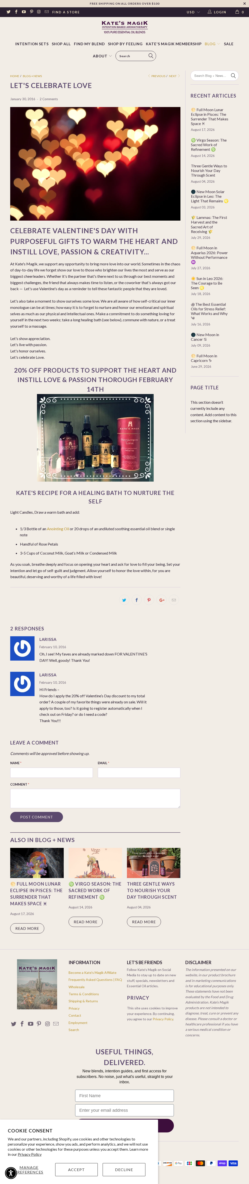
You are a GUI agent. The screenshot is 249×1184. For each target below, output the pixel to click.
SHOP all (61, 44)
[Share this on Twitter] (124, 600)
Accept (76, 1169)
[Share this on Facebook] (137, 600)
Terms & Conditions (84, 994)
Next (173, 76)
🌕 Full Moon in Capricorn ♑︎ (204, 358)
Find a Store (66, 12)
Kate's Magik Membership (174, 44)
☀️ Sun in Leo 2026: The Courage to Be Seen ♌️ (207, 283)
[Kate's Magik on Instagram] (39, 12)
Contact (75, 1015)
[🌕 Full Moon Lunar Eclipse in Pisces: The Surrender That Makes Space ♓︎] (37, 876)
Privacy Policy (30, 1154)
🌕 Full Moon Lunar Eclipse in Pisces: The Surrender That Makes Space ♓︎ (209, 116)
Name (15, 763)
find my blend (89, 44)
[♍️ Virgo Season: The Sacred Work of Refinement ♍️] (95, 876)
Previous (158, 76)
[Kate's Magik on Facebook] (16, 12)
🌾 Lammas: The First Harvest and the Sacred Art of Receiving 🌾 (209, 224)
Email (103, 763)
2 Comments (49, 99)
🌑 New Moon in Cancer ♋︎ (205, 336)
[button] (11, 1173)
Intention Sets (32, 44)
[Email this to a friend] (174, 600)
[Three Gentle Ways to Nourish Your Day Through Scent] (153, 876)
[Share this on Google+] (161, 600)
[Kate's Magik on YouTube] (23, 12)
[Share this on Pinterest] (149, 600)
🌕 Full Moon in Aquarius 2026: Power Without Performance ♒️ (209, 254)
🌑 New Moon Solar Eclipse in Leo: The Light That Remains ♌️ (210, 196)
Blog (211, 44)
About (100, 56)
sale (229, 44)
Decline (124, 1169)
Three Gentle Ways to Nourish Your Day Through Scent (152, 890)
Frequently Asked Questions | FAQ (95, 980)
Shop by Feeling (125, 44)
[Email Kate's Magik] (46, 12)
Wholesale (77, 987)
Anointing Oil (58, 528)
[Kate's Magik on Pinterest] (31, 12)
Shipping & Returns (83, 1001)
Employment (78, 1023)
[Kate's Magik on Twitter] (8, 12)
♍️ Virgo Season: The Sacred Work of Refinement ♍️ (95, 890)
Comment (19, 784)
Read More (27, 928)
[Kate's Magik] (124, 27)
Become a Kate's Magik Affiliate (92, 972)
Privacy (74, 1008)
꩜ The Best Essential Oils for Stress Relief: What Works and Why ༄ (209, 311)
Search (74, 1030)
